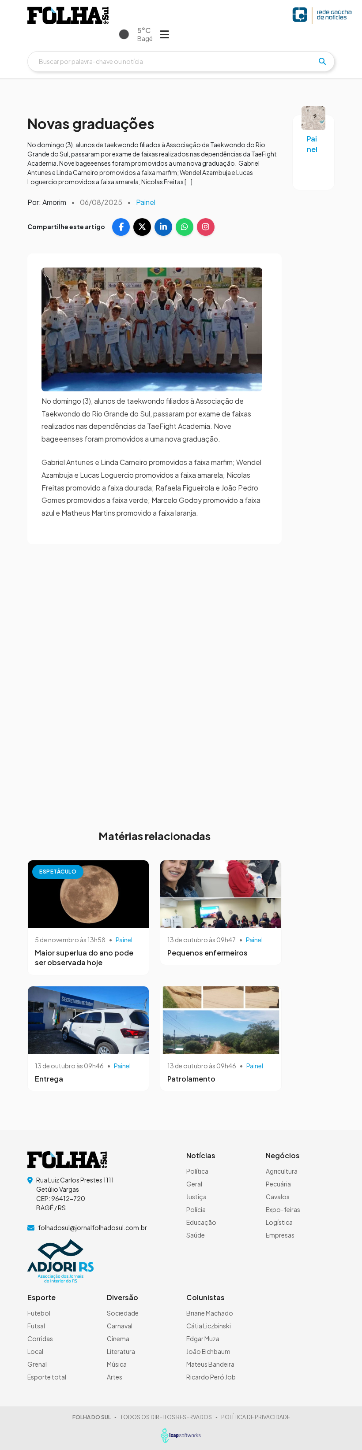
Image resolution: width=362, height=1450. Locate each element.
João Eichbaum (208, 1351)
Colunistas (205, 1297)
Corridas (40, 1338)
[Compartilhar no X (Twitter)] (142, 227)
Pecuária (278, 1184)
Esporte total (46, 1377)
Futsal (36, 1326)
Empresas (280, 1235)
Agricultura (282, 1171)
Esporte (41, 1297)
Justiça (196, 1197)
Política (197, 1171)
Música (117, 1364)
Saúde (195, 1235)
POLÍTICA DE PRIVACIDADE (255, 1417)
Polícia (196, 1209)
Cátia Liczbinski (208, 1326)
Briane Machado (209, 1313)
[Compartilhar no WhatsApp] (184, 227)
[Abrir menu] (164, 34)
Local (35, 1351)
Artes (114, 1377)
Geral (194, 1184)
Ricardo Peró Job (211, 1377)
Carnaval (119, 1326)
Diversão (122, 1297)
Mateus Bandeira (210, 1364)
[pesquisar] (322, 61)
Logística (279, 1222)
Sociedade (123, 1313)
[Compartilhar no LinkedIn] (163, 227)
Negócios (283, 1155)
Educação (201, 1222)
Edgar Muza (202, 1338)
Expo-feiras (283, 1209)
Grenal (37, 1364)
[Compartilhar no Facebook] (121, 227)
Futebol (38, 1313)
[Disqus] (154, 681)
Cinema (118, 1338)
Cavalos (278, 1197)
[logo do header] (68, 15)
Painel (145, 202)
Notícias (200, 1155)
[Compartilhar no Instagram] (206, 227)
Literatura (121, 1351)
